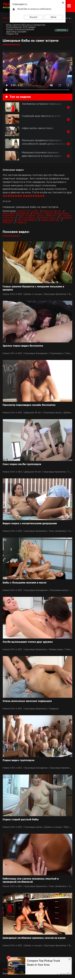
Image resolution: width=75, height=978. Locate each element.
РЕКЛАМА (61, 30)
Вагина (52, 216)
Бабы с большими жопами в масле (25, 583)
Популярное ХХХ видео (21, 27)
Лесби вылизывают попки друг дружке (28, 642)
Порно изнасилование (20, 29)
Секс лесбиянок (27, 220)
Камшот (8, 222)
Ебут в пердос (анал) (31, 216)
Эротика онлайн (16, 32)
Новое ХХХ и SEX (28, 211)
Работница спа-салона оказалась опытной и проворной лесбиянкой (31, 880)
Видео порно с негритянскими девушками (30, 524)
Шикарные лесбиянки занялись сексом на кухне (34, 938)
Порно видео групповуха (18, 760)
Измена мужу (47, 218)
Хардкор (21, 222)
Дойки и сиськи (43, 213)
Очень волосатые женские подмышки (27, 701)
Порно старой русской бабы (21, 820)
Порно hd (12, 34)
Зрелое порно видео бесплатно (23, 346)
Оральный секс (50, 220)
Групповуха (28, 218)
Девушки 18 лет (52, 211)
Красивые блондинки (16, 213)
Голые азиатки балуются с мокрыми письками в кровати (33, 288)
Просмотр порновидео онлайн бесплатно (29, 405)
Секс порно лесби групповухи (22, 464)
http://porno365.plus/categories (25, 25)
